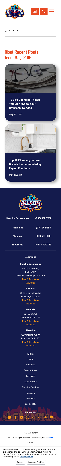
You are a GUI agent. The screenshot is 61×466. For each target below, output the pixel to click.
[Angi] (51, 417)
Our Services (31, 381)
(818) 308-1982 (43, 236)
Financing (30, 376)
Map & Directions (30, 279)
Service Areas (30, 370)
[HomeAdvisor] (45, 417)
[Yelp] (33, 417)
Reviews (30, 398)
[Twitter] (27, 417)
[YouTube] (21, 417)
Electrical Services (30, 387)
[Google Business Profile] (9, 417)
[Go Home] (6, 31)
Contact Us (30, 404)
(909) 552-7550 (43, 218)
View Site (30, 283)
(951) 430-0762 (43, 244)
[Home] (15, 11)
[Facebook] (15, 417)
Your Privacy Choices (40, 438)
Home (30, 359)
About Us (30, 364)
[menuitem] (30, 442)
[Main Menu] (51, 11)
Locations (30, 393)
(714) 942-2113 (43, 227)
